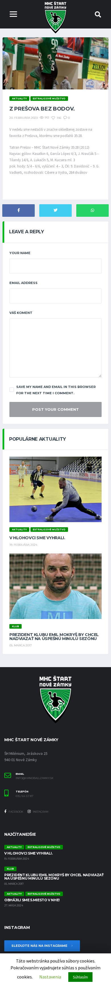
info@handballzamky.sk (35, 778)
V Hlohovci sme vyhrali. (37, 537)
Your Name (19, 253)
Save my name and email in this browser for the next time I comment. (56, 390)
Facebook (15, 811)
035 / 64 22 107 (24, 796)
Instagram (40, 811)
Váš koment (20, 313)
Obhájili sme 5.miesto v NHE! (32, 900)
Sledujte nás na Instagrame (39, 946)
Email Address (23, 283)
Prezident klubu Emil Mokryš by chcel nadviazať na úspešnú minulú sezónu (54, 636)
